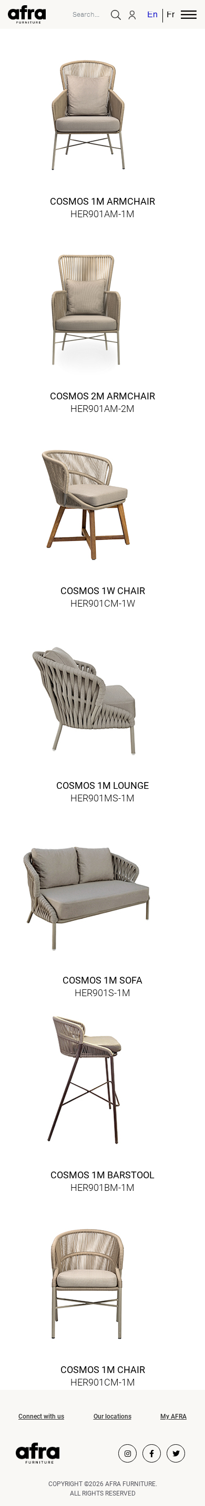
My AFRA (173, 1416)
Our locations (112, 1416)
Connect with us (41, 1416)
